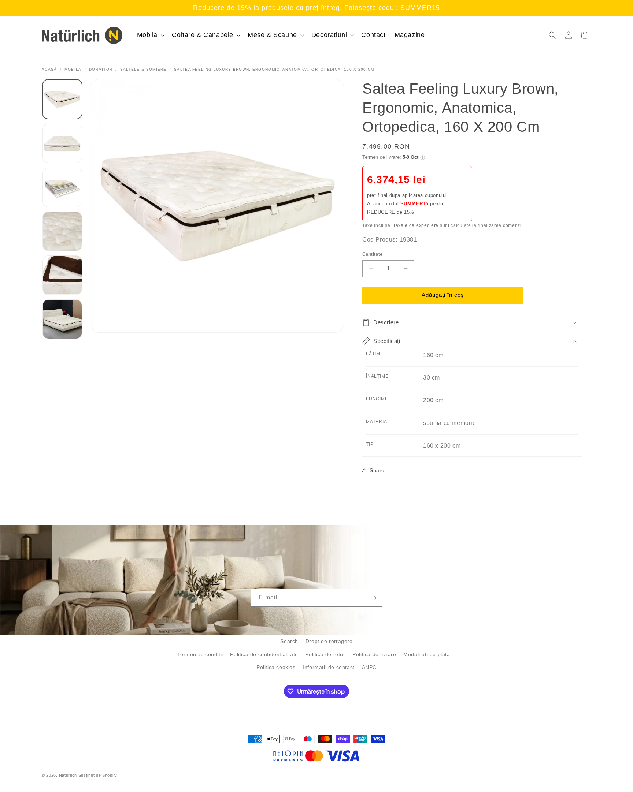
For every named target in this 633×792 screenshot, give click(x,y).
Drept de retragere (329, 641)
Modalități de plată (426, 654)
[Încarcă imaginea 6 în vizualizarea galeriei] (62, 319)
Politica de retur (325, 654)
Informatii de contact (329, 667)
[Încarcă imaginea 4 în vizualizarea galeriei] (62, 231)
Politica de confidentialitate (264, 654)
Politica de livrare (374, 654)
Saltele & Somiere (143, 69)
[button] (150, 35)
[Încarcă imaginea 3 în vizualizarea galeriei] (62, 187)
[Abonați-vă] (374, 597)
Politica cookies (276, 667)
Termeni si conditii (200, 654)
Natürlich (68, 775)
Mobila (73, 69)
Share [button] (377, 470)
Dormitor (100, 69)
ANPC (369, 667)
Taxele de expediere (415, 225)
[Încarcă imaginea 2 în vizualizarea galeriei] (62, 143)
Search (289, 641)
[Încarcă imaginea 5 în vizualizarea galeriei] (62, 275)
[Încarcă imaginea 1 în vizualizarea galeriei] (62, 99)
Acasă (49, 69)
